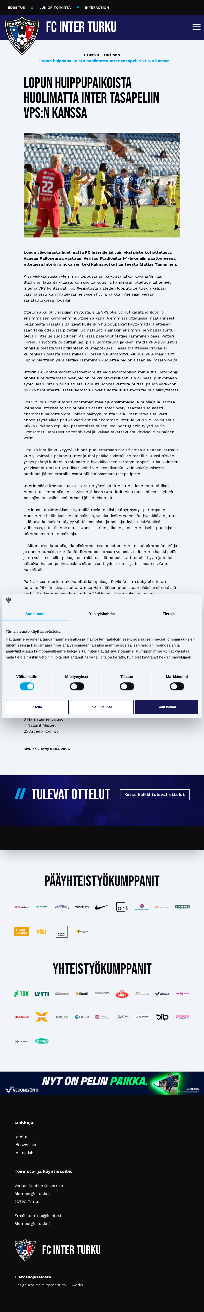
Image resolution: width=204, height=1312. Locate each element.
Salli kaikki (166, 707)
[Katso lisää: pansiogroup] (142, 993)
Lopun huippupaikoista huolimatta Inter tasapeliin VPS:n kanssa (103, 60)
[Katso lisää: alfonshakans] (142, 907)
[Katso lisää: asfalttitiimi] (62, 1017)
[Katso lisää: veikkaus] (162, 993)
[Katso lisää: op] (162, 907)
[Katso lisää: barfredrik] (182, 1017)
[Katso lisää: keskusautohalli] (62, 993)
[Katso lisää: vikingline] (21, 1017)
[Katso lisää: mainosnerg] (21, 1041)
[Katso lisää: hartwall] (62, 907)
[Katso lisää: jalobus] (122, 1017)
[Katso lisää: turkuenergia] (21, 931)
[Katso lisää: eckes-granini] (122, 994)
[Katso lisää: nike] (102, 907)
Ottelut (21, 1136)
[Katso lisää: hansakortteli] (62, 931)
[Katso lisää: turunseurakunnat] (102, 1017)
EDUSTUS (16, 7)
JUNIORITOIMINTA (55, 7)
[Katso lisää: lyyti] (42, 994)
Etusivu (91, 54)
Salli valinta (102, 707)
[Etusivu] (22, 25)
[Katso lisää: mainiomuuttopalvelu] (42, 1041)
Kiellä (37, 707)
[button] (197, 27)
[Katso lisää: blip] (162, 1017)
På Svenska (25, 1144)
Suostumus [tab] (35, 613)
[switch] (77, 686)
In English (23, 1152)
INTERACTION (97, 7)
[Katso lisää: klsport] (142, 1017)
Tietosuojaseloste (32, 1277)
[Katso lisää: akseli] (182, 907)
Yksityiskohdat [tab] (102, 613)
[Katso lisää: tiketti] (82, 993)
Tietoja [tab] (169, 613)
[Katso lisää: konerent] (182, 993)
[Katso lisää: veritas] (42, 907)
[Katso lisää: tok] (21, 993)
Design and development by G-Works (48, 1285)
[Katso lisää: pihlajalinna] (21, 907)
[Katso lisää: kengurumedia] (82, 932)
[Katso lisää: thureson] (102, 993)
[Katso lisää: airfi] (122, 907)
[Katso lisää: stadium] (82, 907)
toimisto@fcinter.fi (45, 1215)
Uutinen (110, 54)
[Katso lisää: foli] (42, 931)
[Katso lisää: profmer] (82, 1017)
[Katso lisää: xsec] (42, 1016)
